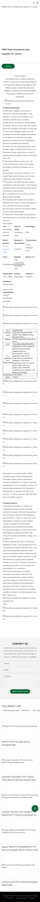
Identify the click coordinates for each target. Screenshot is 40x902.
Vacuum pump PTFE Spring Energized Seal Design (19, 883)
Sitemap (31, 898)
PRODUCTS (26, 710)
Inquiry (8, 66)
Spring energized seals (11, 710)
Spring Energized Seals (6, 249)
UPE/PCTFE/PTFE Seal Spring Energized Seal (16, 743)
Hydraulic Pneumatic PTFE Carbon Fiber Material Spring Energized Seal (19, 778)
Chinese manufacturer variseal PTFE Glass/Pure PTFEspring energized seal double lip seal (19, 813)
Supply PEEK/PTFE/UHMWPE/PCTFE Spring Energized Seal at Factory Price (20, 848)
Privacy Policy (21, 898)
